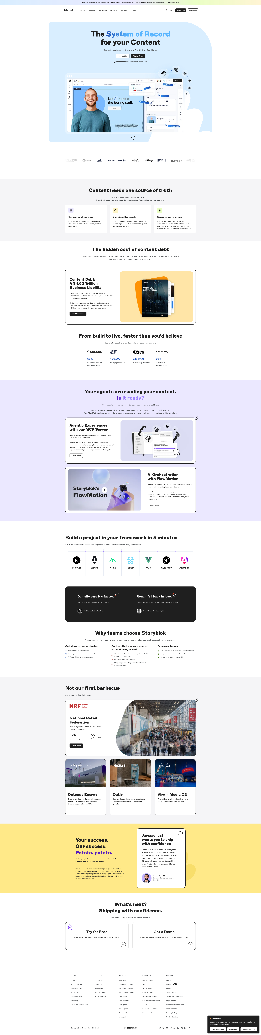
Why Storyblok (76, 984)
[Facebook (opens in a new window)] (189, 1028)
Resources (123, 10)
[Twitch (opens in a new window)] (171, 1028)
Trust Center (171, 992)
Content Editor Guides (151, 1001)
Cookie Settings (172, 1017)
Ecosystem (75, 992)
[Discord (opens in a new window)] (167, 1028)
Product (74, 980)
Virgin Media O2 (172, 795)
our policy (226, 1024)
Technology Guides (126, 984)
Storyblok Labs (76, 988)
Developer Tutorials (126, 988)
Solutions (92, 10)
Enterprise (99, 980)
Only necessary (218, 1029)
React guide (123, 1009)
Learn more (76, 456)
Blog (144, 984)
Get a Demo (164, 932)
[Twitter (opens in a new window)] (163, 1028)
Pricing (133, 10)
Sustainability (171, 1009)
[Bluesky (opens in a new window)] (160, 1028)
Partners (113, 10)
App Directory (76, 996)
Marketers (99, 988)
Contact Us (193, 10)
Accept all (233, 1029)
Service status (148, 1013)
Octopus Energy (82, 795)
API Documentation (126, 992)
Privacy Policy (171, 1013)
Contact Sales (147, 980)
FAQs (144, 1005)
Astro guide (123, 1017)
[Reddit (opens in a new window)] (174, 1028)
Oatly (118, 795)
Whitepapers (147, 988)
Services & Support (149, 1009)
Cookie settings (249, 1029)
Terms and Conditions (174, 996)
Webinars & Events (149, 996)
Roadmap (74, 1001)
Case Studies (147, 992)
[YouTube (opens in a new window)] (182, 1028)
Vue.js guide (123, 1013)
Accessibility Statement (175, 1005)
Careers (169, 984)
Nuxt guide (123, 1005)
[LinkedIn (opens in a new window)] (178, 1028)
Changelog (123, 996)
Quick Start (123, 980)
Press (168, 988)
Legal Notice (171, 1001)
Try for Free (181, 10)
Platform (82, 10)
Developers (103, 10)
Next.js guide (124, 1001)
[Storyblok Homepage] (68, 10)
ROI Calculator (100, 996)
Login (172, 10)
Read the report (78, 314)
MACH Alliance (100, 992)
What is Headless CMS (79, 1005)
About (168, 980)
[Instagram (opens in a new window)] (185, 1028)
